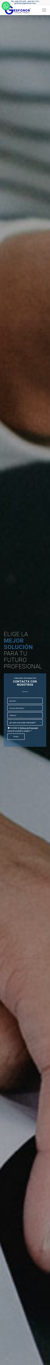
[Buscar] (37, 10)
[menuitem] (37, 10)
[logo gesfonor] (21, 10)
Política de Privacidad (29, 728)
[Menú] (43, 10)
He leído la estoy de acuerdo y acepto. (22, 729)
